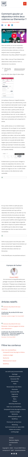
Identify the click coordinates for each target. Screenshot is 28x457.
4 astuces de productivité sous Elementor (12, 313)
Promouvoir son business (14, 422)
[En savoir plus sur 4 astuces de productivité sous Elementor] (14, 308)
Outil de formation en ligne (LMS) (14, 427)
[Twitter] (5, 25)
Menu (14, 399)
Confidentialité (13, 442)
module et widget (11, 316)
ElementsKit (14, 381)
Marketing (15, 424)
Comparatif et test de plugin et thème (14, 352)
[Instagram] (16, 453)
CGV (10, 445)
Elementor (5, 22)
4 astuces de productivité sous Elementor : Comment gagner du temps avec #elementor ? (12, 333)
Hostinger (15, 374)
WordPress (6, 363)
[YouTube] (11, 453)
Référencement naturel (9, 361)
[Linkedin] (12, 25)
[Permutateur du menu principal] (25, 3)
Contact (11, 438)
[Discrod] (14, 453)
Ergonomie (15, 394)
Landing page (15, 432)
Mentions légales (14, 440)
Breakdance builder (14, 376)
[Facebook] (2, 25)
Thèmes (14, 401)
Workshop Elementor (15, 403)
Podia (14, 383)
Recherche (6, 358)
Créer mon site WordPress (8, 350)
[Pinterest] (9, 25)
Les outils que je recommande (14, 371)
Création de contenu (15, 429)
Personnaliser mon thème (14, 387)
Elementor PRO (15, 379)
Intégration (15, 396)
